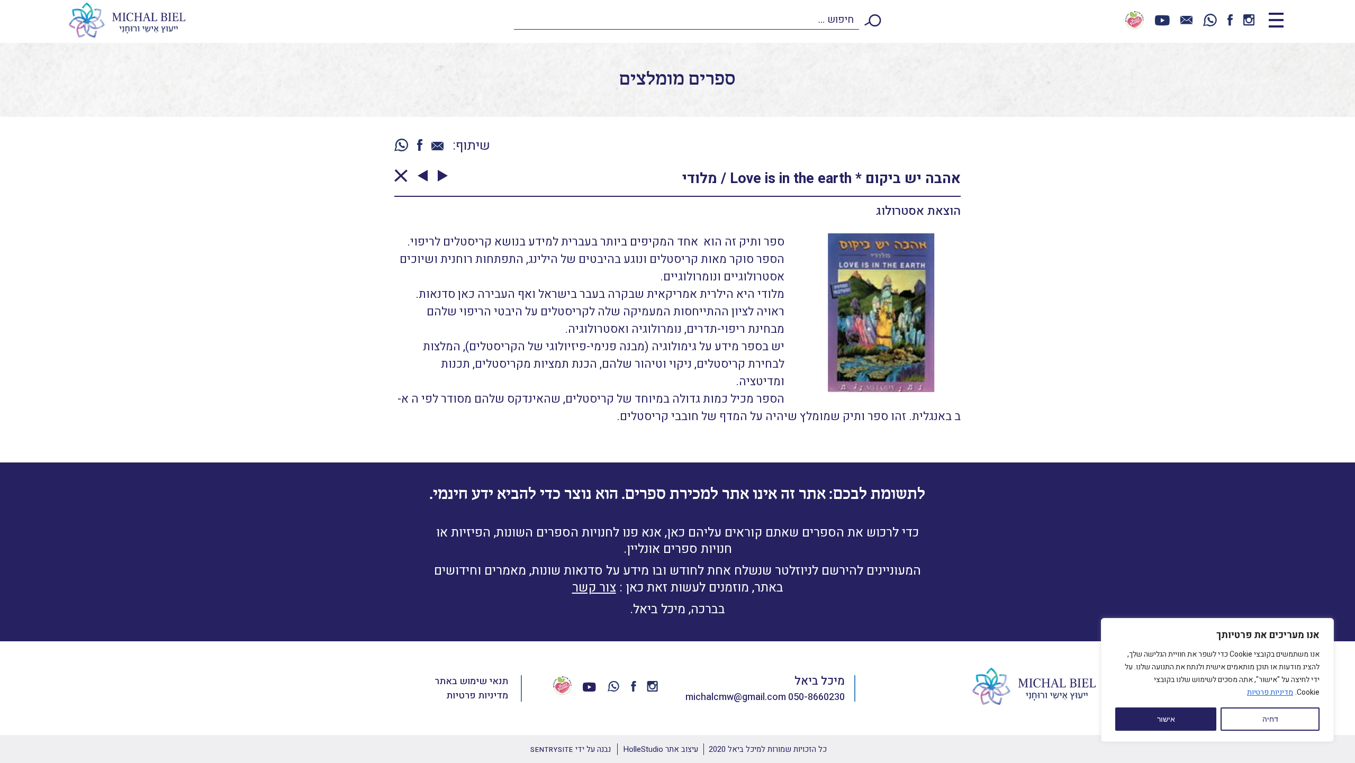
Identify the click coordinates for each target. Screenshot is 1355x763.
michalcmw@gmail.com (735, 697)
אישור (1166, 719)
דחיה (1270, 719)
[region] (1217, 680)
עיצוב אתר (660, 749)
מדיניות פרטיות (1270, 692)
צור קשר (594, 587)
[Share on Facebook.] (419, 146)
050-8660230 (816, 697)
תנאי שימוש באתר (471, 681)
